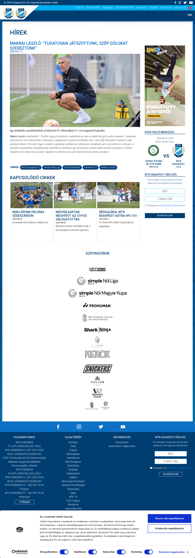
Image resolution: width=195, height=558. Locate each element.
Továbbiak (24, 502)
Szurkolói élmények (97, 89)
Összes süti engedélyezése (169, 518)
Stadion (153, 8)
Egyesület (166, 8)
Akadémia (108, 8)
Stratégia (73, 469)
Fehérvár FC (90, 167)
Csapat (97, 43)
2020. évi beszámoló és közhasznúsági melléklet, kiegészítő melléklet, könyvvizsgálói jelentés (24, 461)
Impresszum (122, 442)
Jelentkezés (97, 61)
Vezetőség (73, 465)
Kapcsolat (181, 8)
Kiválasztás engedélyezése (169, 528)
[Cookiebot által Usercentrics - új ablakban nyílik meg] (19, 552)
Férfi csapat (93, 8)
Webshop (141, 8)
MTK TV (80, 8)
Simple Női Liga (52, 167)
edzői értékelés (72, 167)
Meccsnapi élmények (73, 481)
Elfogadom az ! (166, 207)
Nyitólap (97, 24)
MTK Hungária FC (31, 167)
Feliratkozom (165, 215)
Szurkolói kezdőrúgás (73, 485)
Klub (97, 71)
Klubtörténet (73, 473)
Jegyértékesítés (124, 8)
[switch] (92, 551)
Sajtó (98, 98)
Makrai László (108, 167)
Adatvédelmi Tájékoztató (121, 446)
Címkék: (14, 167)
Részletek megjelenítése (172, 552)
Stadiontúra (73, 489)
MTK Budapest (73, 461)
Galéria (97, 80)
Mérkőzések (97, 52)
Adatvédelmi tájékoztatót (173, 205)
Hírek (97, 34)
